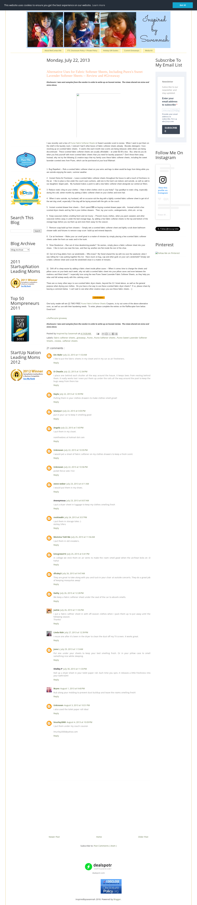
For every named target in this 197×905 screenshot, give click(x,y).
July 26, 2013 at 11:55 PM (72, 610)
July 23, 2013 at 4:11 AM (77, 483)
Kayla (56, 394)
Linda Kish (59, 632)
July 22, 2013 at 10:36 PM (76, 467)
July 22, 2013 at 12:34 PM (75, 371)
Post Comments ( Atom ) (105, 845)
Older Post (143, 836)
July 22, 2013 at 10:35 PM (76, 450)
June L (57, 649)
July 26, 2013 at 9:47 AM (73, 573)
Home (99, 836)
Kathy (56, 593)
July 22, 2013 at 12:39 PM (71, 394)
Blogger (117, 899)
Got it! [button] (183, 5)
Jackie (56, 610)
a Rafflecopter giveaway (57, 318)
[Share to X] (109, 333)
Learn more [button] (98, 5)
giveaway (81, 337)
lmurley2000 (60, 722)
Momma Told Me (62, 537)
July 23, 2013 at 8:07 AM (77, 500)
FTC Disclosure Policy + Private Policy (82, 51)
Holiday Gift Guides (110, 51)
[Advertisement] (98, 807)
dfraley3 (58, 573)
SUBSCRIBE (171, 129)
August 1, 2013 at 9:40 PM (72, 688)
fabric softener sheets (65, 337)
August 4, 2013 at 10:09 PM (79, 722)
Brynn (56, 688)
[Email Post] (98, 333)
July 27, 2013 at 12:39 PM (76, 632)
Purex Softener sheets (105, 337)
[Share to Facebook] (113, 333)
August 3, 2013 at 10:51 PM (77, 705)
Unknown (58, 450)
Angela (57, 427)
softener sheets (70, 341)
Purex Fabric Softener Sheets (82, 143)
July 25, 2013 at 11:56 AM (83, 537)
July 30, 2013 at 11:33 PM (75, 668)
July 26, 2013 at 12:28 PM (72, 593)
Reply (56, 362)
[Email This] (103, 333)
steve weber (60, 483)
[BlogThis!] (106, 333)
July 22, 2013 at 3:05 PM (74, 410)
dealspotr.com (98, 873)
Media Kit (148, 51)
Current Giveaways (131, 51)
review (58, 341)
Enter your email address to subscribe (169, 101)
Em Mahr (58, 354)
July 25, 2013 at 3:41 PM (78, 553)
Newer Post (54, 836)
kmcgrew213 (60, 553)
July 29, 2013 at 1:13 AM (72, 649)
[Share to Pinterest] (116, 333)
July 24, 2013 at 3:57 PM (76, 517)
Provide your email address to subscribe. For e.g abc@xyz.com (170, 117)
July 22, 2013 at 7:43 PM (72, 427)
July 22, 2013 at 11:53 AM (75, 354)
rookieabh (59, 517)
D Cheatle (58, 371)
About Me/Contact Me (53, 51)
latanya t (58, 410)
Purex (90, 337)
